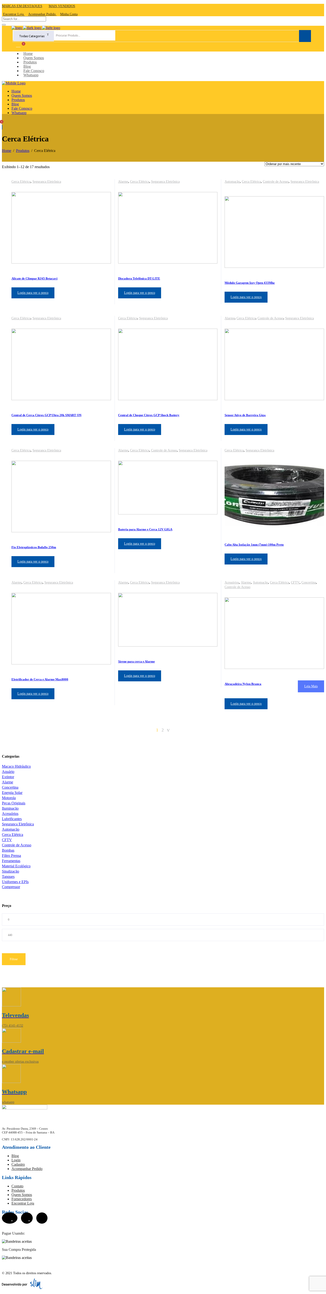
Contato (17, 1186)
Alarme (123, 181)
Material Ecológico (16, 866)
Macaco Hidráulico (16, 766)
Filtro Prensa (11, 856)
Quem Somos (21, 1195)
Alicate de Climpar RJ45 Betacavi (34, 278)
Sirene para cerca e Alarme (136, 661)
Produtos (22, 151)
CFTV (295, 582)
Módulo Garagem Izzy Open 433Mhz (250, 283)
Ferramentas (11, 861)
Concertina (308, 582)
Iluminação (10, 808)
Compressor (11, 887)
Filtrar (14, 959)
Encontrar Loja (22, 1203)
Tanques (8, 877)
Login (16, 1160)
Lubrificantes (12, 819)
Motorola (9, 798)
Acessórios (232, 582)
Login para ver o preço (32, 293)
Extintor (8, 777)
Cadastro (18, 1164)
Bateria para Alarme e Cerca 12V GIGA (145, 529)
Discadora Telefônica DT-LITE (139, 278)
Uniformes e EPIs (15, 882)
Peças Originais (13, 803)
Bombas (8, 850)
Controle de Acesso (276, 181)
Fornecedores (21, 1199)
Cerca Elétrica (21, 181)
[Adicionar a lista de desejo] (107, 181)
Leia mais (311, 686)
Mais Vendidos (62, 6)
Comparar (18, 45)
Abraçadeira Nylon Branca (243, 684)
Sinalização (10, 871)
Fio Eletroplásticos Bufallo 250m (33, 547)
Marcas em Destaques (22, 6)
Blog (15, 1156)
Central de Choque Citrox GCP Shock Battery (148, 415)
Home (6, 151)
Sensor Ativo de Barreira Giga (245, 415)
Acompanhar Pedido (26, 1169)
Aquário (8, 772)
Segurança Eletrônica (46, 181)
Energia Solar (12, 793)
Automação (232, 181)
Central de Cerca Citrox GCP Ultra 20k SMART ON (46, 415)
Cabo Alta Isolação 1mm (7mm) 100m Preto (254, 544)
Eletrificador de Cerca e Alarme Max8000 (39, 679)
